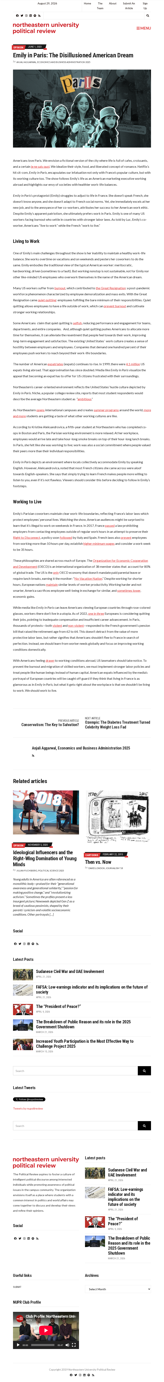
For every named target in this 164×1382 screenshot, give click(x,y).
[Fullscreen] (74, 1345)
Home (87, 3)
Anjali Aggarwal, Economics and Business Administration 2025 (53, 62)
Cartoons (91, 855)
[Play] (18, 1345)
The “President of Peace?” (58, 1006)
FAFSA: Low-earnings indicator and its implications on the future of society (125, 1197)
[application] (46, 1330)
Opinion (18, 47)
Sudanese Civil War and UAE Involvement (70, 971)
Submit (17, 1286)
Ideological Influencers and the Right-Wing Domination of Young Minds (44, 858)
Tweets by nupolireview (28, 1108)
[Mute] (67, 1345)
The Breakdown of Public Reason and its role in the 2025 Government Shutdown (129, 1246)
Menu (145, 28)
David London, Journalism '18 (105, 868)
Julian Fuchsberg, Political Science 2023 (40, 870)
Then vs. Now (98, 862)
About (112, 3)
